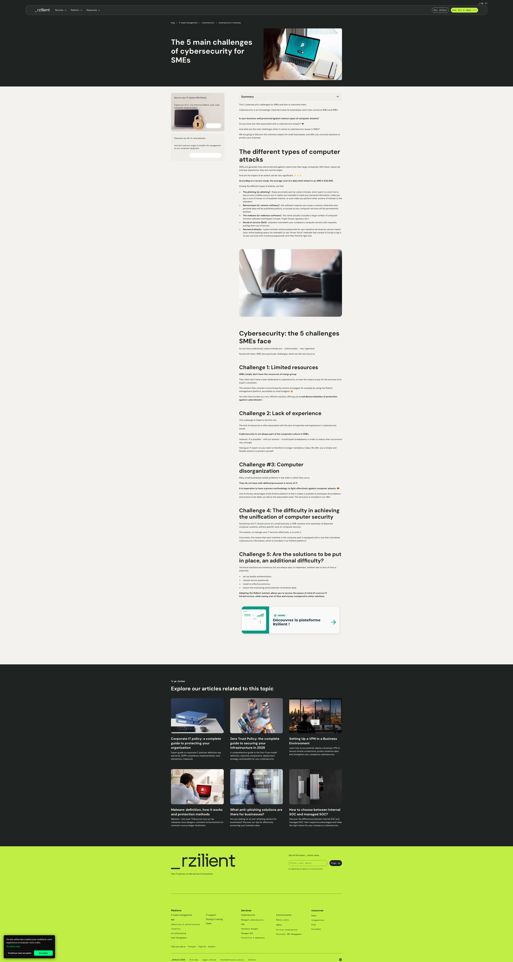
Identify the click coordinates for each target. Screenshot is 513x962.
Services (246, 910)
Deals (208, 923)
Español (211, 946)
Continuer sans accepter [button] (20, 953)
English (202, 946)
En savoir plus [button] (13, 946)
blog (173, 22)
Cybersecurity (208, 22)
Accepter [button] (43, 953)
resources (317, 910)
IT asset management (188, 22)
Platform (176, 910)
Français (192, 946)
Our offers (440, 10)
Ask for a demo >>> (464, 10)
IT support (211, 915)
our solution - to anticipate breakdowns (287, 439)
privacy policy (317, 869)
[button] (61, 10)
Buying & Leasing (214, 919)
